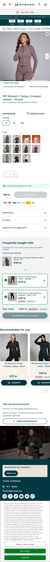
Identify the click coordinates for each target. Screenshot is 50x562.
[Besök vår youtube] (21, 496)
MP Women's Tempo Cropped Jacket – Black (14, 364)
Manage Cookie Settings (25, 544)
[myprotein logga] (24, 4)
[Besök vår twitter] (27, 496)
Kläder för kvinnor (20, 28)
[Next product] (46, 390)
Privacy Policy (16, 540)
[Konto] (39, 4)
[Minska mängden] (5, 174)
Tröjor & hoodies (34, 28)
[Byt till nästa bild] (47, 56)
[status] (10, 174)
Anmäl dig (11, 473)
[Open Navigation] (4, 4)
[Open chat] (32, 496)
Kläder (9, 28)
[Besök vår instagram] (4, 496)
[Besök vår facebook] (10, 496)
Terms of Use (28, 540)
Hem (4, 28)
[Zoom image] (47, 34)
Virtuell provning (36, 113)
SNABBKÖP (15, 383)
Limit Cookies (25, 551)
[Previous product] (42, 390)
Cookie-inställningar (12, 481)
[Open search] (10, 4)
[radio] (6, 123)
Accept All (25, 558)
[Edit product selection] (44, 280)
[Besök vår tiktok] (15, 496)
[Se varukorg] (45, 4)
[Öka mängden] (14, 174)
